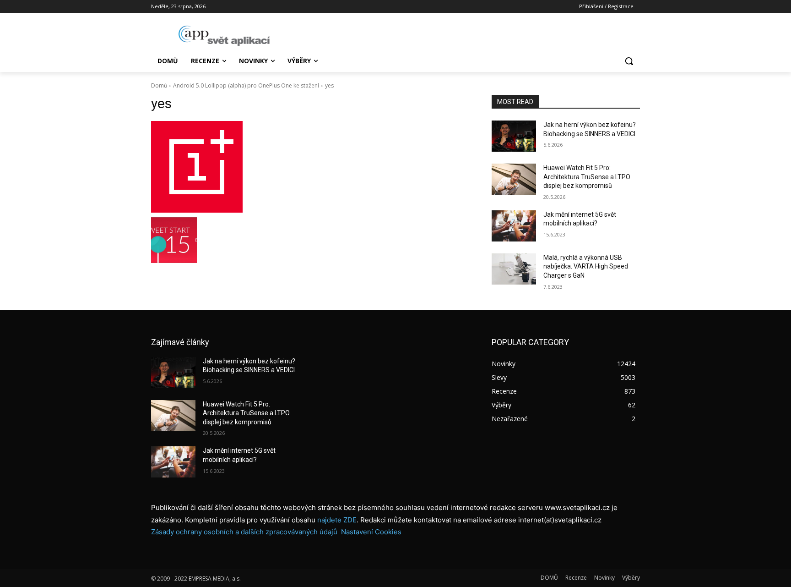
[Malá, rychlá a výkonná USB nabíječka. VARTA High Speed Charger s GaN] (514, 269)
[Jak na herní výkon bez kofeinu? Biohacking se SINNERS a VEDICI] (514, 136)
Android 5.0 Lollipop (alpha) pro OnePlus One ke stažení (246, 85)
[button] (629, 61)
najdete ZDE (337, 520)
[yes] (310, 167)
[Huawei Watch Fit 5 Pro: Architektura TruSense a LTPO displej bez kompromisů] (514, 179)
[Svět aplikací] (224, 36)
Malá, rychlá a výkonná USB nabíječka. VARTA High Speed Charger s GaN (585, 266)
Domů (159, 85)
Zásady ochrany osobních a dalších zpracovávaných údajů (244, 531)
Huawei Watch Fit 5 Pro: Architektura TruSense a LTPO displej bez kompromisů (586, 176)
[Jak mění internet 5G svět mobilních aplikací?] (514, 225)
